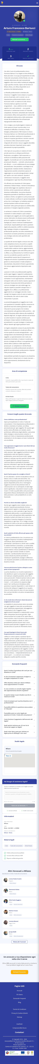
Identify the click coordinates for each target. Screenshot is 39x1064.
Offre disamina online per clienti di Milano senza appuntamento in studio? (17, 683)
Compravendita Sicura (19, 1028)
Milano (6, 833)
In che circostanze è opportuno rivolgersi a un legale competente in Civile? (17, 677)
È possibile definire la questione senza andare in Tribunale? (18, 708)
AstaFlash (19, 1024)
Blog (19, 1002)
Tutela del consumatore (16, 846)
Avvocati (19, 990)
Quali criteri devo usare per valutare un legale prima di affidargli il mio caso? (16, 732)
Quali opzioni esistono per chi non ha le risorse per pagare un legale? (16, 726)
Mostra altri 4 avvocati (19, 942)
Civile (6, 846)
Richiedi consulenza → (19, 39)
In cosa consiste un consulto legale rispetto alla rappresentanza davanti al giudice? (17, 689)
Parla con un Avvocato (19, 805)
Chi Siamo (19, 994)
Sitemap (19, 1017)
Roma (10, 833)
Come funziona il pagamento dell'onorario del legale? (18, 720)
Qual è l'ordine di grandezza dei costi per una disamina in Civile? (18, 671)
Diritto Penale (28, 846)
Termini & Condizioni (19, 1009)
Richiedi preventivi (19, 972)
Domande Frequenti (19, 998)
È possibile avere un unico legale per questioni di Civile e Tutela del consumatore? (18, 714)
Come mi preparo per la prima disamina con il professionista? (18, 702)
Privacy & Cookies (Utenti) (20, 1013)
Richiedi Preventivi (20, 406)
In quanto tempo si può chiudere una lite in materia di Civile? (17, 696)
